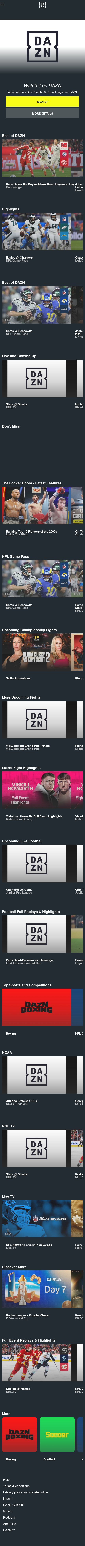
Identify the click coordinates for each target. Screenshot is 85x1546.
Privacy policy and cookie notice (25, 1492)
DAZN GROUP (13, 1505)
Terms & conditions (16, 1486)
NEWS (8, 1511)
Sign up (42, 102)
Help (6, 1479)
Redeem (9, 1517)
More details (42, 113)
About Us (9, 1523)
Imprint (7, 1498)
